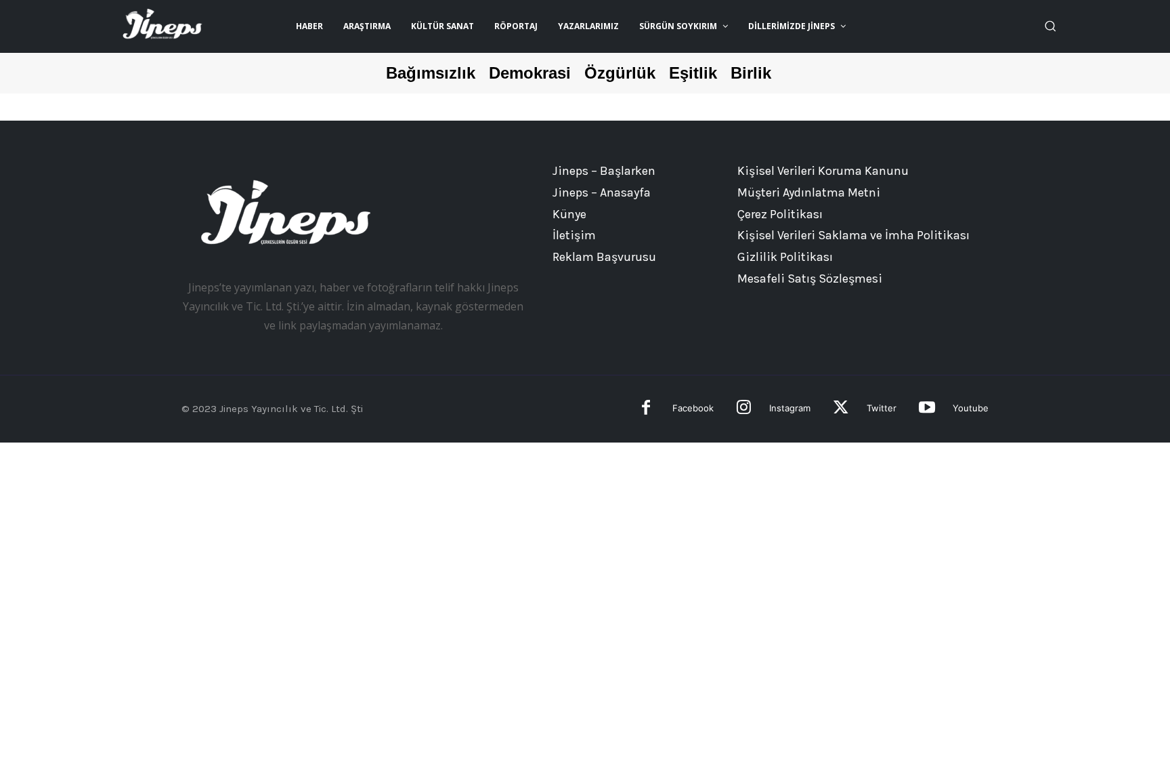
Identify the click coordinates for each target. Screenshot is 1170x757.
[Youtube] (927, 409)
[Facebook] (646, 409)
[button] (1050, 26)
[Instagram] (744, 409)
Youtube (971, 408)
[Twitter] (841, 409)
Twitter (881, 408)
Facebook (693, 408)
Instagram (789, 408)
